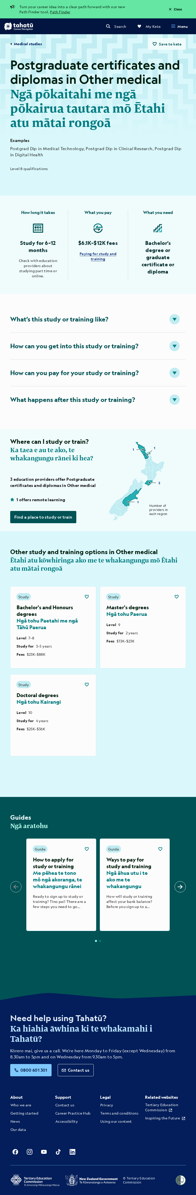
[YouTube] (44, 1152)
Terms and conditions (119, 1113)
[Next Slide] (180, 886)
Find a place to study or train (43, 517)
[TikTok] (58, 1152)
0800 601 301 (33, 1070)
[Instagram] (29, 1152)
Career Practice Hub (73, 1113)
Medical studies (28, 43)
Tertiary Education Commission (161, 1107)
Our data (18, 1129)
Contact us (79, 1070)
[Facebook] (15, 1152)
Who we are (20, 1105)
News (15, 1121)
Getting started (24, 1113)
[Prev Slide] (15, 886)
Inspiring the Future (162, 1118)
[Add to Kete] (87, 597)
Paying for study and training (98, 256)
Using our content (116, 1121)
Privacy (106, 1105)
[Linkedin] (72, 1152)
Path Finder (60, 11)
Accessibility (66, 1121)
